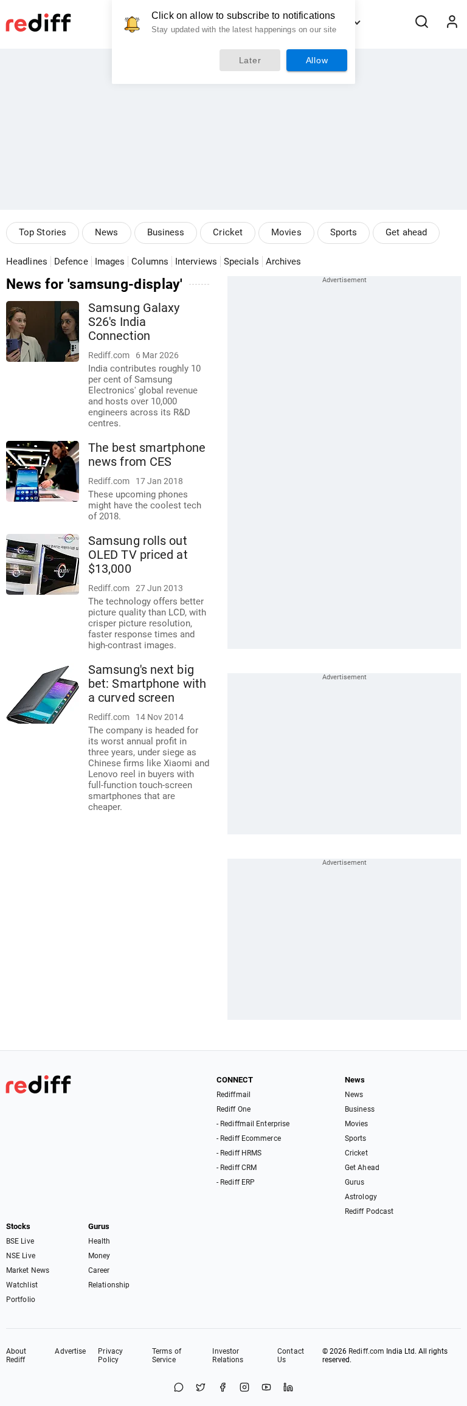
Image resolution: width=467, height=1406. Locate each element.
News (106, 232)
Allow (317, 60)
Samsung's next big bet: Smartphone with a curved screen (147, 684)
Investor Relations (227, 1355)
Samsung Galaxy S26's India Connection (133, 322)
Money (99, 1256)
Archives (284, 261)
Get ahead (406, 232)
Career (99, 1270)
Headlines (26, 261)
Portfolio (20, 1299)
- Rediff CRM (236, 1167)
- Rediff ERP (235, 1182)
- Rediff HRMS (238, 1153)
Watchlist (22, 1285)
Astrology (361, 1197)
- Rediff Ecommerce (248, 1138)
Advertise (70, 1351)
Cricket (228, 232)
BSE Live (20, 1241)
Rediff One (233, 1109)
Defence (71, 261)
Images (110, 261)
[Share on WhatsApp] (179, 1388)
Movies (286, 232)
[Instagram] (244, 1388)
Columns (149, 261)
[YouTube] (266, 1388)
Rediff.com (366, 1351)
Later (250, 60)
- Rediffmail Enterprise (252, 1124)
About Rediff (16, 1355)
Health (99, 1241)
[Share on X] (201, 1388)
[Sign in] (452, 22)
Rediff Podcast (369, 1211)
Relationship (109, 1285)
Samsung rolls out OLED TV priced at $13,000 (138, 555)
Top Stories (42, 232)
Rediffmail (233, 1094)
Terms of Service (166, 1355)
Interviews (196, 261)
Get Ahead (362, 1167)
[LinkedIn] (288, 1388)
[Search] (421, 22)
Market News (27, 1270)
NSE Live (20, 1256)
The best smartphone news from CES (147, 455)
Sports (344, 232)
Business (166, 232)
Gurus (355, 1182)
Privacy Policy (110, 1355)
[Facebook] (222, 1388)
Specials (241, 261)
